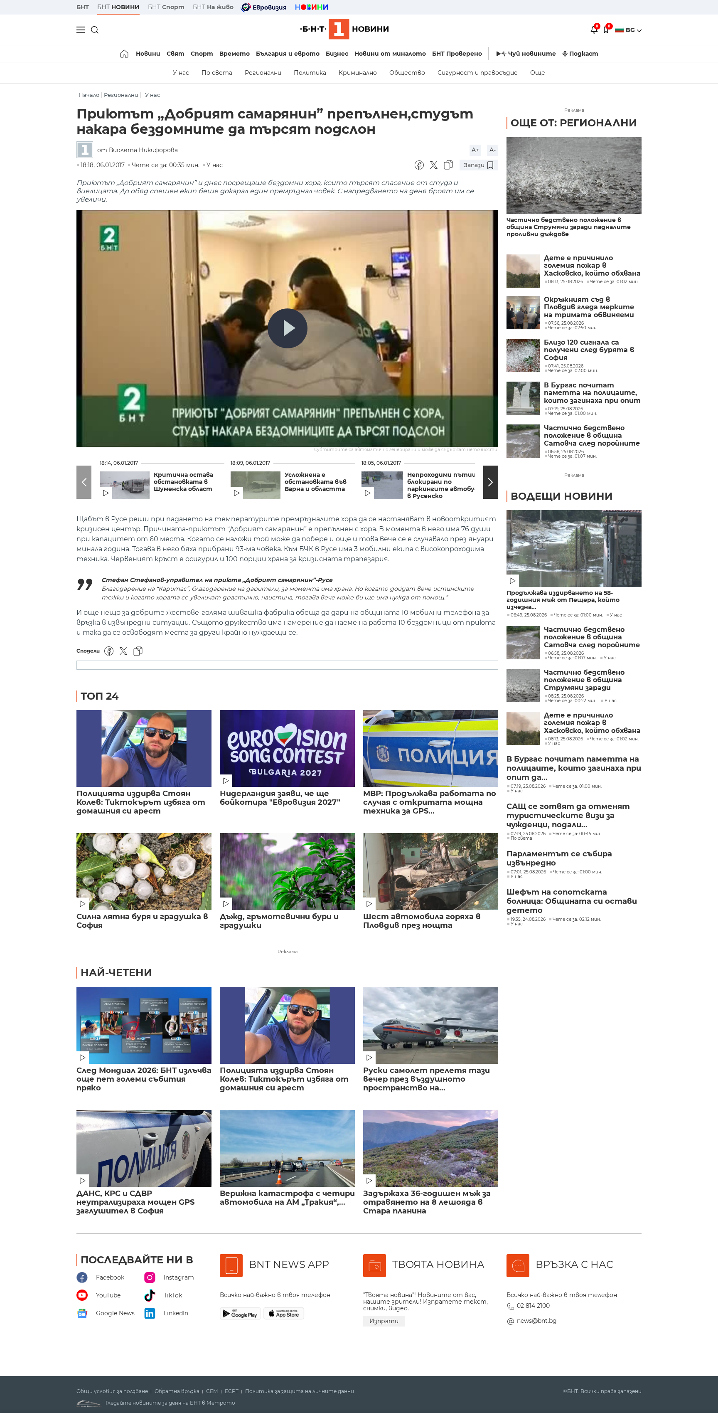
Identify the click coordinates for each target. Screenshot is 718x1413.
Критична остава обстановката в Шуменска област (183, 482)
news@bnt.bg (537, 1320)
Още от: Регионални (574, 123)
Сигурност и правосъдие (478, 72)
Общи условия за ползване (112, 1391)
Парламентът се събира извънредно (559, 858)
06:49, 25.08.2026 (529, 615)
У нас (181, 72)
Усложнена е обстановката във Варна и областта (316, 482)
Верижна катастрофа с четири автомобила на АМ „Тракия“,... (287, 1198)
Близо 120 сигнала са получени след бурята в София (589, 350)
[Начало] (125, 53)
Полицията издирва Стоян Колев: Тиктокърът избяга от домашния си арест (140, 802)
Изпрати (383, 1321)
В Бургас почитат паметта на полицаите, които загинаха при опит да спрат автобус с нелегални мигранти (592, 393)
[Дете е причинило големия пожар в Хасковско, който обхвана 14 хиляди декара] (523, 271)
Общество (407, 72)
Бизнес (337, 53)
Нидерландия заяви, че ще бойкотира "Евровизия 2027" (280, 798)
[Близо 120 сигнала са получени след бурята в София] (523, 355)
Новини (148, 53)
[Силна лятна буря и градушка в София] (143, 871)
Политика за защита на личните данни (299, 1391)
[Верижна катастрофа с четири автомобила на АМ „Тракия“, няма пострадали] (287, 1148)
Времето (234, 53)
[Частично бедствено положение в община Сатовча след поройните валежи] (523, 441)
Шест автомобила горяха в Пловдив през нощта (422, 921)
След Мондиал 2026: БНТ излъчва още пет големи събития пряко (143, 1079)
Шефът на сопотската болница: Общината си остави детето (572, 901)
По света (217, 72)
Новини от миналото (390, 53)
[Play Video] (287, 328)
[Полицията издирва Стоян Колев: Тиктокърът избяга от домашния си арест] (143, 748)
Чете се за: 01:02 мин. (614, 739)
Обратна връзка (177, 1391)
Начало (89, 95)
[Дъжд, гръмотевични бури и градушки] (287, 871)
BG (631, 30)
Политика (310, 72)
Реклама (288, 951)
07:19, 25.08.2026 (528, 786)
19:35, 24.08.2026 (528, 919)
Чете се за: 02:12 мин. (577, 919)
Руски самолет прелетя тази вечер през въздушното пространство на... (426, 1079)
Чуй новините (532, 53)
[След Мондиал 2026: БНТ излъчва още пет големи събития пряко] (143, 1025)
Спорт (202, 53)
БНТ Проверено (457, 53)
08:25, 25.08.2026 (566, 696)
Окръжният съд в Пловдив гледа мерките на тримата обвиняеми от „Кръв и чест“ (589, 307)
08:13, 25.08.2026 (565, 739)
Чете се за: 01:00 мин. (578, 615)
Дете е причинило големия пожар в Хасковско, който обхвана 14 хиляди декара (592, 265)
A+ (475, 150)
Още (537, 72)
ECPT (232, 1391)
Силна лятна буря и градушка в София (142, 921)
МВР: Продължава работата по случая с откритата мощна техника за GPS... (429, 802)
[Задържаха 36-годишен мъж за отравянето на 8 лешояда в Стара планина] (430, 1148)
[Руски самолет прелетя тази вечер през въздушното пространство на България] (430, 1025)
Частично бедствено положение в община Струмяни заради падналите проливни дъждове (569, 227)
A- (492, 150)
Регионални (263, 72)
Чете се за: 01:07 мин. (572, 658)
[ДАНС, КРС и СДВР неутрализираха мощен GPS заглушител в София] (143, 1148)
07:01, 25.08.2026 (528, 872)
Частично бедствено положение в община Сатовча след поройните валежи (592, 435)
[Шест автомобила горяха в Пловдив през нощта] (430, 871)
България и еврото (288, 53)
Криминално (358, 72)
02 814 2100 (533, 1305)
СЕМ (212, 1391)
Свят (175, 53)
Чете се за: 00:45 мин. (577, 833)
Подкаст (583, 53)
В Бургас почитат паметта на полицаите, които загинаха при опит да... (574, 768)
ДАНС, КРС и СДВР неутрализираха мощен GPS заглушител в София (135, 1202)
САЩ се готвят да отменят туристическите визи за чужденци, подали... (568, 815)
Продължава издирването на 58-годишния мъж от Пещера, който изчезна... (563, 600)
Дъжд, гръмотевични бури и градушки (279, 921)
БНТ (82, 7)
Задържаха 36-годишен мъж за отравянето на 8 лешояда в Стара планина (427, 1202)
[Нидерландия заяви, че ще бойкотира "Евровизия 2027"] (287, 748)
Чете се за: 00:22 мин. (573, 700)
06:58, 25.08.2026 (566, 653)
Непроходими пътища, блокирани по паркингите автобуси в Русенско (445, 485)
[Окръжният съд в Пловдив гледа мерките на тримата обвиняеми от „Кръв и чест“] (523, 312)
